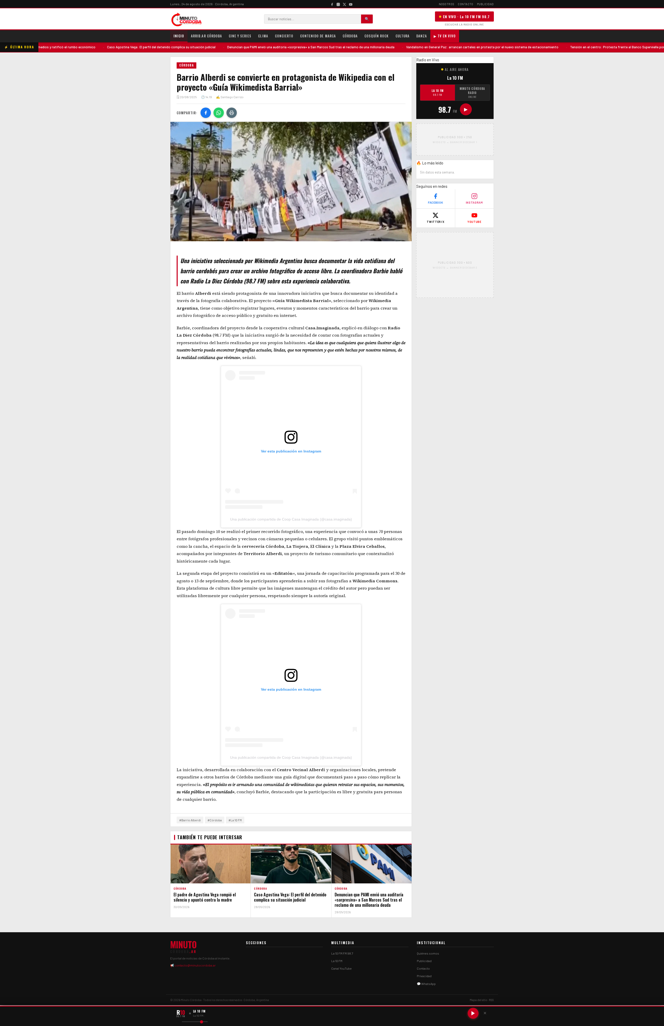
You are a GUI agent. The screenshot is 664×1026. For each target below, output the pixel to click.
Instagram (474, 202)
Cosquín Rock (376, 35)
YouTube (474, 221)
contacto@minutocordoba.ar (195, 965)
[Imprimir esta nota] (231, 113)
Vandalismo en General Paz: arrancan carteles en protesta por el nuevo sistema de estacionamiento (429, 47)
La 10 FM (438, 93)
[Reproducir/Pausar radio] (473, 1013)
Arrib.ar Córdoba (206, 35)
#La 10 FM (235, 820)
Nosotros (446, 4)
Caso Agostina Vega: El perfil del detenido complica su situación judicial (108, 47)
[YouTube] (350, 3)
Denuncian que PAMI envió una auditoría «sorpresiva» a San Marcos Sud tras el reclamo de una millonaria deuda (257, 47)
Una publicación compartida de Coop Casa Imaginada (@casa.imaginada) (291, 519)
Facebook (435, 202)
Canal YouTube (341, 968)
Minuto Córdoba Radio (472, 92)
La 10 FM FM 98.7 (342, 953)
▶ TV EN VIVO (445, 35)
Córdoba (350, 35)
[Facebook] (332, 3)
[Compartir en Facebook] (205, 113)
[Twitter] (344, 3)
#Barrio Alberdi (190, 820)
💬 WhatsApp (426, 983)
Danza (421, 35)
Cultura (403, 35)
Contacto (465, 4)
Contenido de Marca (318, 35)
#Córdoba (215, 820)
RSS (491, 1000)
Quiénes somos (428, 953)
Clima (263, 35)
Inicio (179, 35)
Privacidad (424, 976)
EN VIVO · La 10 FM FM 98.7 (466, 16)
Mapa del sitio (478, 1000)
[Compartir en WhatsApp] (218, 113)
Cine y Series (240, 35)
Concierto (284, 35)
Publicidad (485, 4)
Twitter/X (435, 221)
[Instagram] (338, 3)
